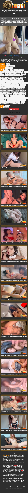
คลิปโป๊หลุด (21, 81)
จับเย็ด (21, 79)
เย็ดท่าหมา (12, 73)
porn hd (8, 98)
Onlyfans (7, 68)
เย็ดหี (16, 71)
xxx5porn (23, 90)
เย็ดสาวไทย (21, 71)
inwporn (23, 99)
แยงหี (15, 70)
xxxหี (17, 88)
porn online (3, 98)
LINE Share (22, 55)
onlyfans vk (9, 99)
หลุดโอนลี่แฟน (9, 77)
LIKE (5, 55)
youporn (13, 88)
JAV (22, 470)
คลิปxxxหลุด (16, 85)
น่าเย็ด (9, 79)
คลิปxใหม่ (2, 58)
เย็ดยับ (25, 71)
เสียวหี (19, 70)
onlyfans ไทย (3, 99)
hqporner (2, 101)
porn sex (22, 96)
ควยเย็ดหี (2, 81)
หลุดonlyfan (16, 77)
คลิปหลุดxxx (18, 83)
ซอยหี (17, 79)
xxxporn (7, 90)
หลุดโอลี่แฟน (3, 77)
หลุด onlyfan (22, 77)
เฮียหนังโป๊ (7, 105)
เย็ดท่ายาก (18, 73)
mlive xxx (15, 99)
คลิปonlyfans (22, 85)
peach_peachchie (8, 58)
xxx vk (2, 92)
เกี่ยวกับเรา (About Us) (7, 480)
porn (17, 98)
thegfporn (9, 94)
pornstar (23, 94)
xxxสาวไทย (22, 88)
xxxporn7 (2, 90)
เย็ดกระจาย (23, 73)
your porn (8, 88)
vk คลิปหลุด (22, 92)
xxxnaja (12, 90)
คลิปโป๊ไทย (8, 81)
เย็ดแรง (6, 71)
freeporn (12, 101)
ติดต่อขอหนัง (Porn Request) (8, 483)
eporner (23, 101)
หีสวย (22, 75)
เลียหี (23, 70)
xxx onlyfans (7, 92)
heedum (7, 101)
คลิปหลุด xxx (24, 83)
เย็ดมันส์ (2, 73)
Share (10, 55)
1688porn (21, 103)
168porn (16, 103)
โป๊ (8, 70)
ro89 (14, 94)
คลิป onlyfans (9, 86)
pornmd (2, 96)
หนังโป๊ (2, 79)
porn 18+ (13, 98)
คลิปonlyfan (3, 86)
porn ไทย (17, 96)
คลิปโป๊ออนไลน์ (14, 81)
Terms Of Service (18, 483)
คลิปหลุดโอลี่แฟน (4, 83)
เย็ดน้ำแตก (7, 73)
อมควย (9, 75)
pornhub (7, 96)
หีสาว (18, 75)
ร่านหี (6, 79)
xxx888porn (17, 90)
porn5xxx (12, 96)
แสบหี (11, 70)
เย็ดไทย (2, 71)
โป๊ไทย (5, 70)
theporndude (3, 94)
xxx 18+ (12, 92)
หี (24, 75)
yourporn (2, 88)
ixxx (19, 99)
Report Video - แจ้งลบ (14, 109)
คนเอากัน (22, 86)
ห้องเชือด (13, 75)
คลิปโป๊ (10, 68)
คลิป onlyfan (16, 86)
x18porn (17, 92)
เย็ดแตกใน (11, 71)
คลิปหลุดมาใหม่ (11, 83)
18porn (11, 103)
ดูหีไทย (13, 79)
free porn (18, 101)
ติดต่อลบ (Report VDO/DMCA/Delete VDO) (14, 481)
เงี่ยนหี (5, 75)
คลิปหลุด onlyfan (4, 85)
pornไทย (18, 94)
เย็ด (1, 75)
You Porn (2, 103)
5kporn (7, 103)
